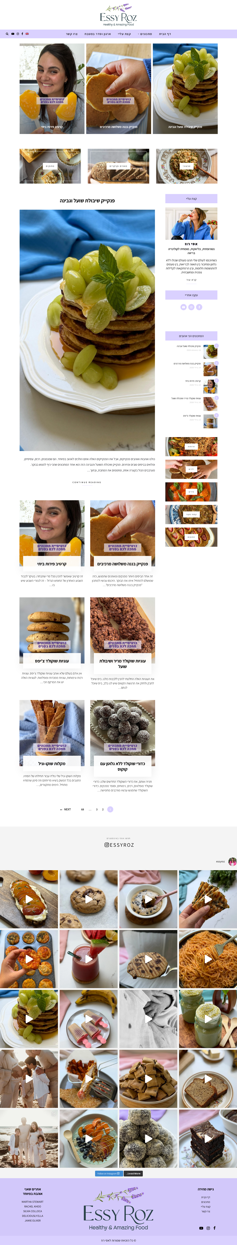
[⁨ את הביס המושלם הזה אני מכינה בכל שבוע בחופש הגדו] (89, 1019)
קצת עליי (124, 34)
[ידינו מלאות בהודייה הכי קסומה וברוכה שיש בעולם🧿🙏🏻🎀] (148, 1019)
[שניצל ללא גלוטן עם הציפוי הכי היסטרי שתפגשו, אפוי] (89, 1079)
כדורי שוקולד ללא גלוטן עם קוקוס (122, 766)
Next (67, 809)
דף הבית (165, 34)
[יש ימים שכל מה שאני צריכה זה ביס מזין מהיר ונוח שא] (148, 899)
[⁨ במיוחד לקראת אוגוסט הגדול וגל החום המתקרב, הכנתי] (89, 959)
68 (82, 809)
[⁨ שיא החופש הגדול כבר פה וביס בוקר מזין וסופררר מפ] (29, 899)
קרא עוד (191, 279)
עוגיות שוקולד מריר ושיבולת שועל (122, 663)
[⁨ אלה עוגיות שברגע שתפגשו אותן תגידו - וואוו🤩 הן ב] (89, 899)
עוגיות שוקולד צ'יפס (52, 661)
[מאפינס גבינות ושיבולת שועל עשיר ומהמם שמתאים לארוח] (29, 959)
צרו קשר (72, 34)
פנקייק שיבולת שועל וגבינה (87, 200)
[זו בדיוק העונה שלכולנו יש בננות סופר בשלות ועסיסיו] (208, 1079)
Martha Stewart (33, 1202)
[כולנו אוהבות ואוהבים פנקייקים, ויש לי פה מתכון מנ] (29, 1019)
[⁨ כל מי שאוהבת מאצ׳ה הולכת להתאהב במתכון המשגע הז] (208, 1019)
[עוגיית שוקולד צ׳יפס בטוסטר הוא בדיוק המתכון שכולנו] (148, 959)
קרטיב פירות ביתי (51, 564)
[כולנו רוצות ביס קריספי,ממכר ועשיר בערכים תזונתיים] (208, 899)
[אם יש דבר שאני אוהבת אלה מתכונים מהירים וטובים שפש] (148, 1079)
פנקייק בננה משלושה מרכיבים (122, 564)
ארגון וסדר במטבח (98, 34)
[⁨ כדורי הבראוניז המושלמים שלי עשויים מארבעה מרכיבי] (148, 1139)
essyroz (122, 844)
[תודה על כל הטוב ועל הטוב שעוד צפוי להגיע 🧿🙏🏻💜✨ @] (29, 1139)
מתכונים (146, 34)
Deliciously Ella (32, 1216)
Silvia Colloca (32, 1211)
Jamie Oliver (33, 1220)
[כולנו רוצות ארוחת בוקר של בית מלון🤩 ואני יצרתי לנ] (89, 1139)
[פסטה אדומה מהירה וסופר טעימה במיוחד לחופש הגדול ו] (208, 959)
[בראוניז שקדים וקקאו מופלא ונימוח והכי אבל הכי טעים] (208, 1139)
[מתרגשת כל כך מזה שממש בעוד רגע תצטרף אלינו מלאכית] (29, 1079)
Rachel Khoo (32, 1206)
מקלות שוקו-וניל (51, 763)
